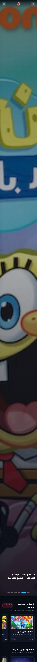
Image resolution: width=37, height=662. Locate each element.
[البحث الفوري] (33, 4)
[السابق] (32, 628)
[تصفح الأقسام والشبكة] (4, 4)
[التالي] (5, 628)
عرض (13, 639)
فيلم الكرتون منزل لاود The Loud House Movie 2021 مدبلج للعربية (19, 574)
